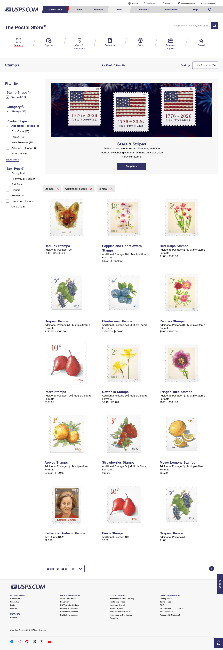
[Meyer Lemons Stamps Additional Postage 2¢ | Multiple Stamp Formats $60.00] (187, 434)
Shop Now (49, 80)
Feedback (14, 608)
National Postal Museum (120, 611)
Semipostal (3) (19, 153)
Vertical (103, 188)
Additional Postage (76, 188)
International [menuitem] (171, 9)
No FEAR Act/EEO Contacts (171, 608)
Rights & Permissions (69, 615)
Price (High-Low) (204, 64)
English (131, 3)
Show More (12, 159)
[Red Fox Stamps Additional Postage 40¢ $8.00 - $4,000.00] (72, 217)
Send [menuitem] (79, 9)
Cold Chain (18, 206)
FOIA (162, 605)
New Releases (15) (22, 142)
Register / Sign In (208, 3)
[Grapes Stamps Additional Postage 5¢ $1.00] (187, 505)
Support (168, 3)
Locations (151, 3)
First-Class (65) (20, 131)
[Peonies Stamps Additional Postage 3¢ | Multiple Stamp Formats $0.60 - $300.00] (187, 292)
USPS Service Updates (69, 605)
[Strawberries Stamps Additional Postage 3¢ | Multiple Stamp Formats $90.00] (129, 434)
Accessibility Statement (170, 615)
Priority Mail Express (23, 178)
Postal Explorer (116, 608)
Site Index (14, 602)
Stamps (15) (18, 111)
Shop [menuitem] (119, 9)
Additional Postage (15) (25, 125)
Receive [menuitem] (98, 9)
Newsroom (65, 602)
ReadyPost (17, 195)
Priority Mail (18, 173)
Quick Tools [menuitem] (56, 9)
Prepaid (15, 189)
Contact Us (15, 598)
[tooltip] (29, 92)
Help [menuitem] (195, 9)
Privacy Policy (166, 598)
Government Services (69, 611)
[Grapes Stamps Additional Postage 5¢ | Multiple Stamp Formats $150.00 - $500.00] (72, 292)
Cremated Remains (22, 200)
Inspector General (117, 605)
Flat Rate (16, 184)
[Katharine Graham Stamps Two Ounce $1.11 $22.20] (72, 505)
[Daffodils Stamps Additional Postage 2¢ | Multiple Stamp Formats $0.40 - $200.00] (129, 363)
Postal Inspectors (117, 602)
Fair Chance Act (166, 611)
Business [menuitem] (144, 9)
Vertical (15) (18, 96)
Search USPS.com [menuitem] (210, 9)
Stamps (49, 188)
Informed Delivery (188, 3)
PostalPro (114, 618)
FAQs (12, 605)
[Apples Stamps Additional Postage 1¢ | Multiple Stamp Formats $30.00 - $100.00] (72, 434)
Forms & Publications (69, 608)
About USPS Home (68, 598)
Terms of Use (165, 602)
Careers (13, 617)
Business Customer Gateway (122, 598)
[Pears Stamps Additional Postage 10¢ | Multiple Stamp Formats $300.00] (72, 363)
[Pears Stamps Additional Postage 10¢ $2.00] (129, 505)
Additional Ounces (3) (23, 147)
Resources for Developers (121, 615)
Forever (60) (18, 136)
